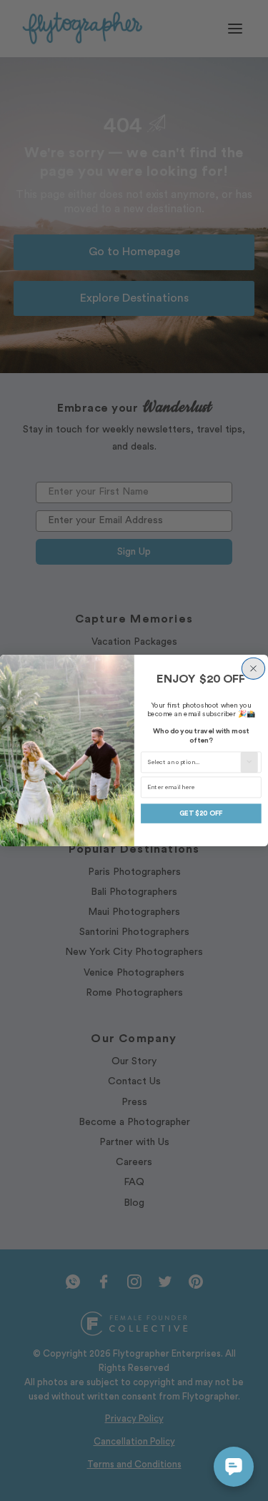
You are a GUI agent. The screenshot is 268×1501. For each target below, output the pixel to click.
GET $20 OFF (201, 813)
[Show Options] (249, 762)
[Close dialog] (253, 668)
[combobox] (194, 762)
